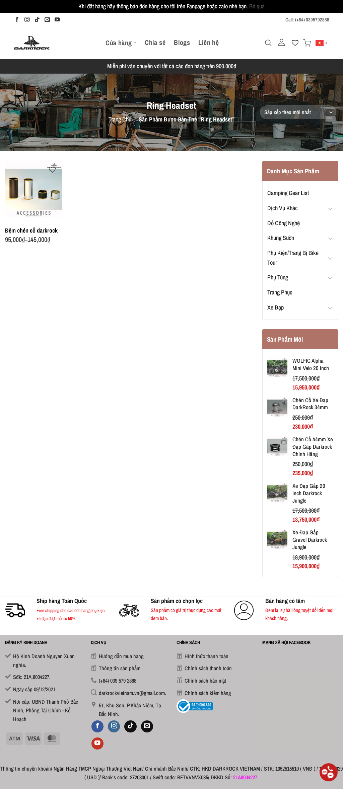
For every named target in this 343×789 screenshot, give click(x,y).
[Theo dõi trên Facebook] (17, 19)
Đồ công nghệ (283, 223)
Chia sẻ (155, 42)
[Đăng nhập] (281, 42)
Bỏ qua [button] (257, 6)
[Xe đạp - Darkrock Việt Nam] (32, 42)
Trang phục (279, 292)
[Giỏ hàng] (307, 43)
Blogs (182, 42)
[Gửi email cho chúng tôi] (47, 19)
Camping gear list (288, 193)
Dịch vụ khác (282, 208)
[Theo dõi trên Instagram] (27, 19)
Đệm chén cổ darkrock (31, 230)
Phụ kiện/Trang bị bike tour (293, 258)
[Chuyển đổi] (330, 208)
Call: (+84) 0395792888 (307, 19)
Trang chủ (120, 119)
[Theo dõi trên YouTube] (57, 19)
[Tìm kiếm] (268, 43)
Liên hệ (208, 42)
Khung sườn (280, 238)
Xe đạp (275, 307)
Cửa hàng (119, 42)
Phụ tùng (277, 277)
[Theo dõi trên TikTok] (37, 19)
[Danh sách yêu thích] (295, 42)
